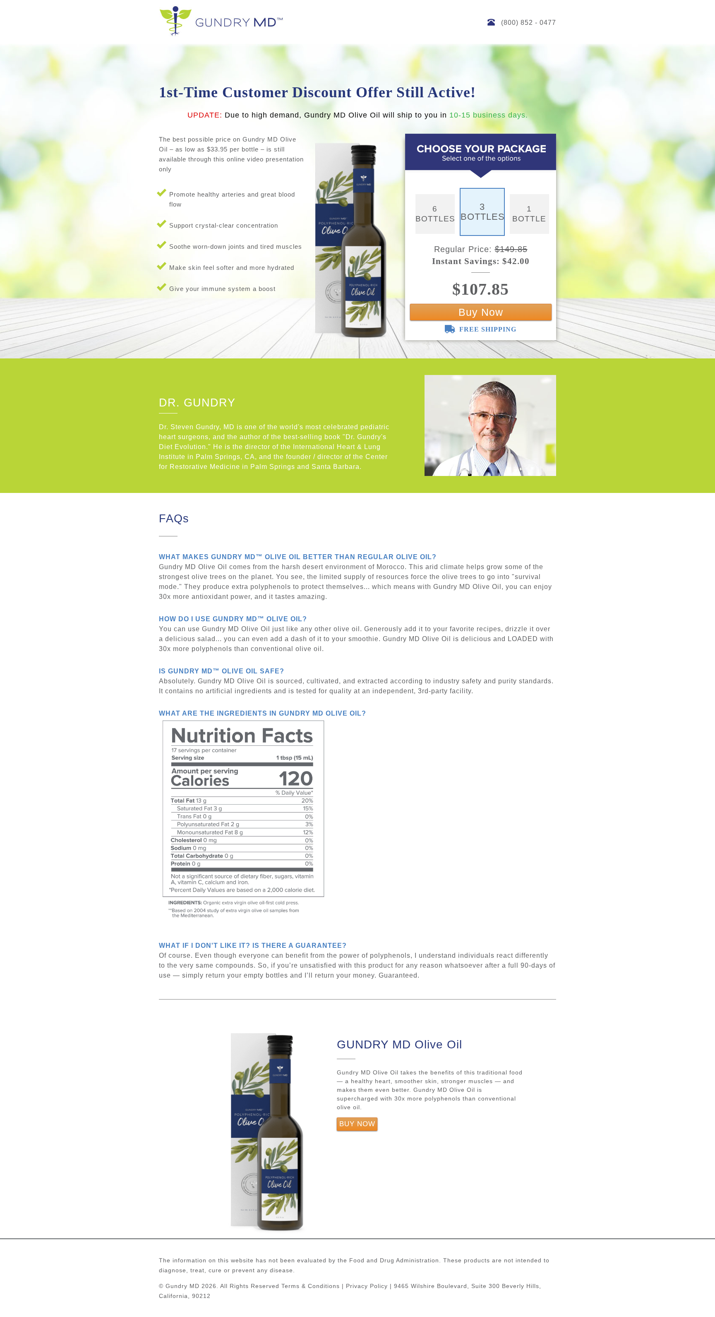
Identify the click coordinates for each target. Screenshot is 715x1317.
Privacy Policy (367, 1286)
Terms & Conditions (310, 1286)
